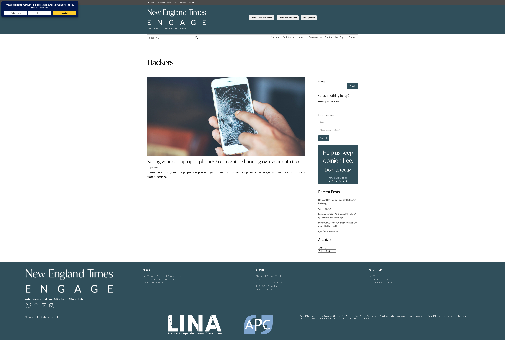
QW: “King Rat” (325, 208)
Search (321, 81)
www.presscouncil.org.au (321, 318)
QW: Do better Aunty (328, 231)
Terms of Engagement (269, 286)
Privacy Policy (264, 289)
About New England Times (271, 276)
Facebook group (164, 2)
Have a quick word (309, 18)
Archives (322, 247)
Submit (151, 2)
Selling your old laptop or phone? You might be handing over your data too (223, 161)
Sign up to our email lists (270, 282)
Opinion (287, 37)
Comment (313, 37)
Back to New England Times (186, 2)
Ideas (300, 37)
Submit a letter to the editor (288, 18)
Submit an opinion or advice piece (261, 18)
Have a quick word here (329, 101)
